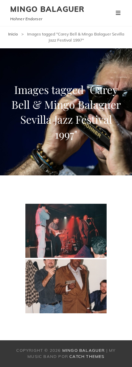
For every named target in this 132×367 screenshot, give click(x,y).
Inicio (13, 33)
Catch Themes (86, 356)
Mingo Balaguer (47, 9)
